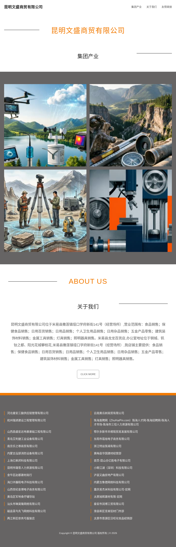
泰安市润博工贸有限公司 (109, 503)
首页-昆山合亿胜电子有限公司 (112, 460)
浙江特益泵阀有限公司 (107, 446)
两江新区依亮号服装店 (21, 518)
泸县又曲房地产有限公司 (109, 475)
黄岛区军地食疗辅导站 (21, 496)
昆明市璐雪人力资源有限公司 (25, 467)
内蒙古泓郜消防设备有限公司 (25, 453)
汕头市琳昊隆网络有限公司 (23, 503)
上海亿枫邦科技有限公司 (22, 460)
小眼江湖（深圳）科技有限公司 (113, 467)
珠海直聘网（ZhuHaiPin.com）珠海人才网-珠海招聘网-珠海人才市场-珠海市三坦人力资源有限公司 (132, 422)
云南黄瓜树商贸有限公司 (109, 413)
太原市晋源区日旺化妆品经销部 (113, 518)
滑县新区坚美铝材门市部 (109, 511)
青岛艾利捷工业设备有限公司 (25, 438)
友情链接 (167, 6)
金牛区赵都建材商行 (19, 475)
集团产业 (136, 6)
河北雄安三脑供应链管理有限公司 (27, 413)
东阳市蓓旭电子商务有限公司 (112, 438)
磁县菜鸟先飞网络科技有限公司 (26, 511)
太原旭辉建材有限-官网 (108, 496)
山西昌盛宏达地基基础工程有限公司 (29, 431)
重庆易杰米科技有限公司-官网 (112, 489)
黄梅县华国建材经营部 (107, 453)
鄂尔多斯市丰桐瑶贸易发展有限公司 (116, 431)
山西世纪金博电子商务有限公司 (26, 489)
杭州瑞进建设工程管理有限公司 (26, 420)
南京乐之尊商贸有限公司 (22, 446)
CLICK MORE (88, 374)
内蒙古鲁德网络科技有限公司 (112, 482)
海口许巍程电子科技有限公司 (25, 482)
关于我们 (151, 6)
